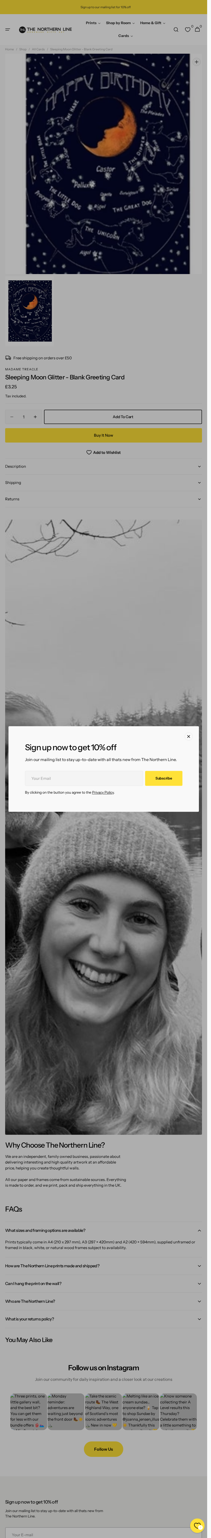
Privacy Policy (103, 793)
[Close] (188, 736)
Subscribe (163, 778)
